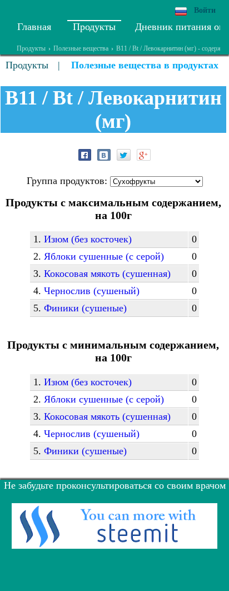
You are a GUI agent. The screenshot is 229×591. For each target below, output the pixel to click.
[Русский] (181, 11)
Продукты (94, 26)
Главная (34, 26)
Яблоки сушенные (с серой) (104, 256)
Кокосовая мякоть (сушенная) (107, 273)
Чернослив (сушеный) (92, 290)
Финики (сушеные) (85, 308)
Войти (205, 10)
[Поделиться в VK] (104, 155)
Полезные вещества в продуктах (144, 65)
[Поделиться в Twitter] (124, 155)
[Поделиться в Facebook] (84, 155)
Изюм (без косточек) (88, 239)
